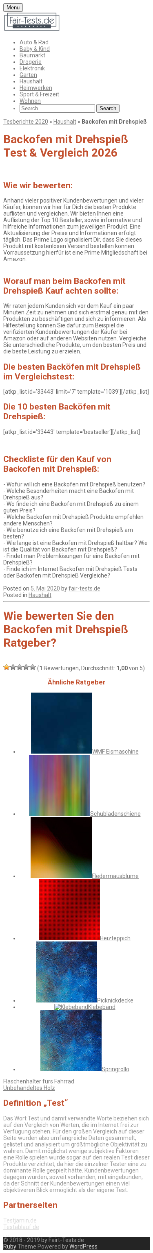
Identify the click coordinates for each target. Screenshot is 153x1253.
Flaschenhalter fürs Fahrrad (38, 1081)
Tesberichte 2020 (25, 121)
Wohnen (30, 101)
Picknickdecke (115, 1000)
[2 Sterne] (13, 667)
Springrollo (115, 1069)
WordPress (83, 1246)
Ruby (9, 1246)
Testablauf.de (21, 1227)
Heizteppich (115, 938)
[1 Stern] (6, 667)
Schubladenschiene (115, 814)
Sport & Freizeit (39, 94)
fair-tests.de (84, 588)
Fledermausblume (115, 876)
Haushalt (31, 81)
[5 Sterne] (32, 667)
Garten (28, 75)
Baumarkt (32, 55)
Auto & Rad (34, 42)
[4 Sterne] (26, 667)
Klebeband (101, 1007)
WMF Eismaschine (115, 751)
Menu (13, 7)
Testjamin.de (20, 1220)
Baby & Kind (35, 49)
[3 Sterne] (19, 667)
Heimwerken (36, 88)
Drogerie (31, 62)
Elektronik (32, 68)
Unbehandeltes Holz (29, 1088)
